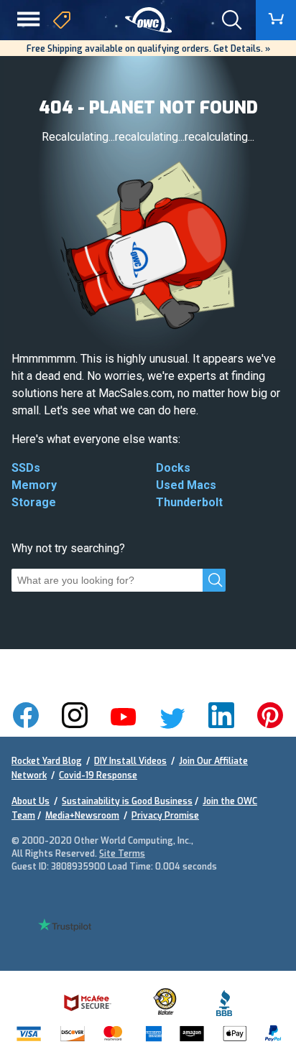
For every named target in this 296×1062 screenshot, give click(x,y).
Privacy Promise (165, 815)
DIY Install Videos (130, 761)
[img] (148, 20)
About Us (30, 801)
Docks (173, 468)
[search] (214, 580)
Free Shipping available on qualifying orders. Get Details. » (148, 49)
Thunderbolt (189, 502)
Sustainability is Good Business (127, 801)
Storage (33, 502)
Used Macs (186, 485)
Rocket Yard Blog (46, 761)
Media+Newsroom (82, 815)
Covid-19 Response (98, 775)
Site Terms (122, 854)
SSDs (25, 468)
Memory (34, 485)
